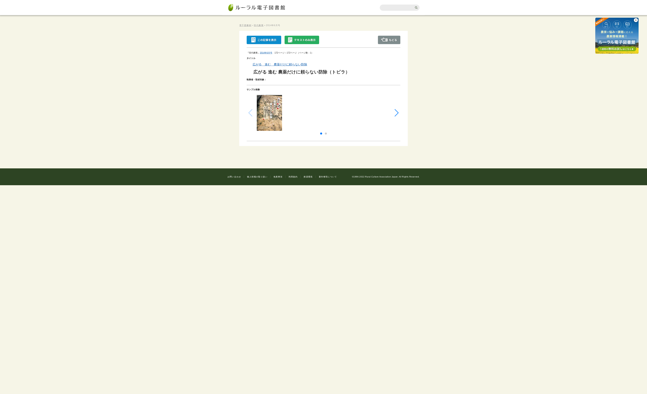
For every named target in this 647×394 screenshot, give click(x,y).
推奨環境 (308, 177)
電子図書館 (245, 25)
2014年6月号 (266, 53)
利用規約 (293, 177)
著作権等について (328, 177)
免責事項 (278, 177)
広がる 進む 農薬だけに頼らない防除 (280, 64)
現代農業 (259, 25)
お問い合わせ (234, 177)
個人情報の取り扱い (257, 177)
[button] (321, 134)
